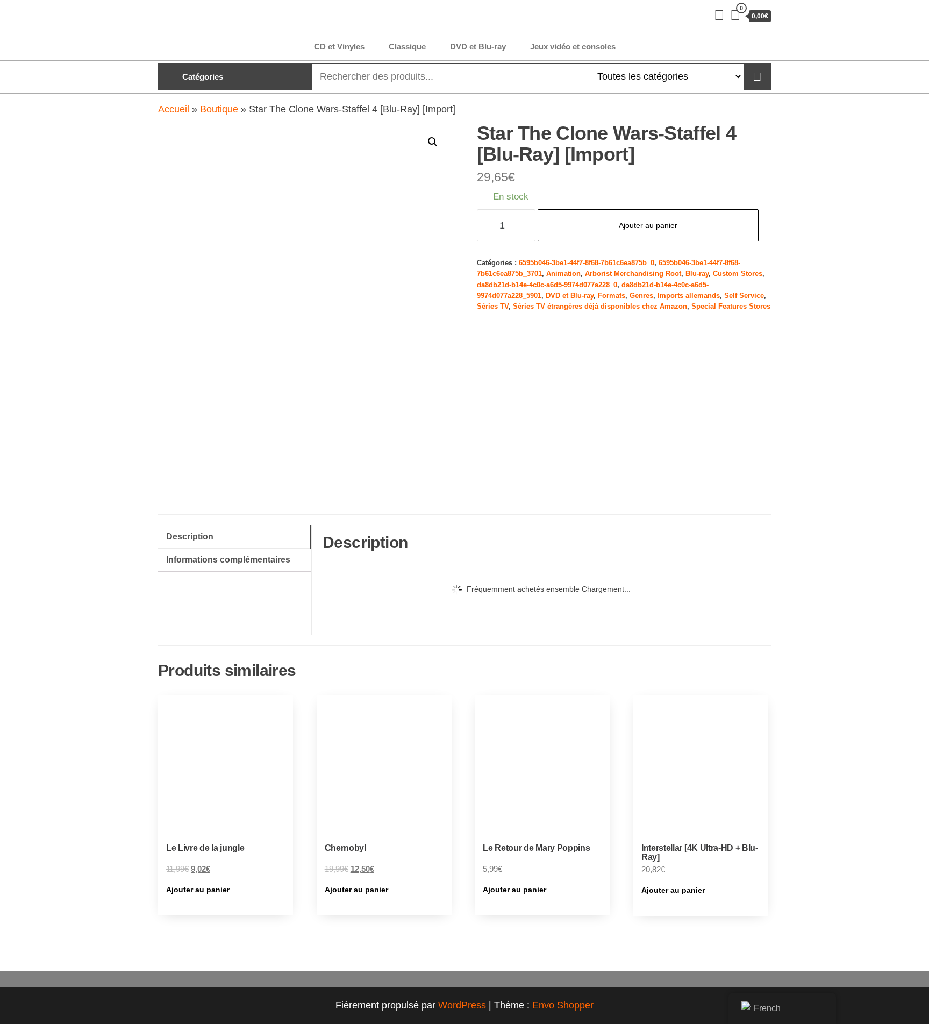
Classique (407, 46)
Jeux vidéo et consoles (573, 46)
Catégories (202, 76)
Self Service (744, 296)
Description (189, 536)
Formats (611, 296)
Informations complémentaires (228, 559)
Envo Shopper (563, 1005)
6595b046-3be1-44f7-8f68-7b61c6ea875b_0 (586, 263)
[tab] (234, 537)
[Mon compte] (719, 15)
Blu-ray (697, 274)
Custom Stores (737, 274)
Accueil (173, 109)
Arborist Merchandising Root (633, 274)
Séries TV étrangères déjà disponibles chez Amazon (600, 306)
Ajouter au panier (648, 225)
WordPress (462, 1005)
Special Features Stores (730, 306)
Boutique (219, 109)
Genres (641, 296)
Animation (563, 274)
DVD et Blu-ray (478, 46)
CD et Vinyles (339, 46)
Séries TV (493, 306)
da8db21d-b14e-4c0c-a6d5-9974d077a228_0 (547, 285)
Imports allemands (689, 296)
